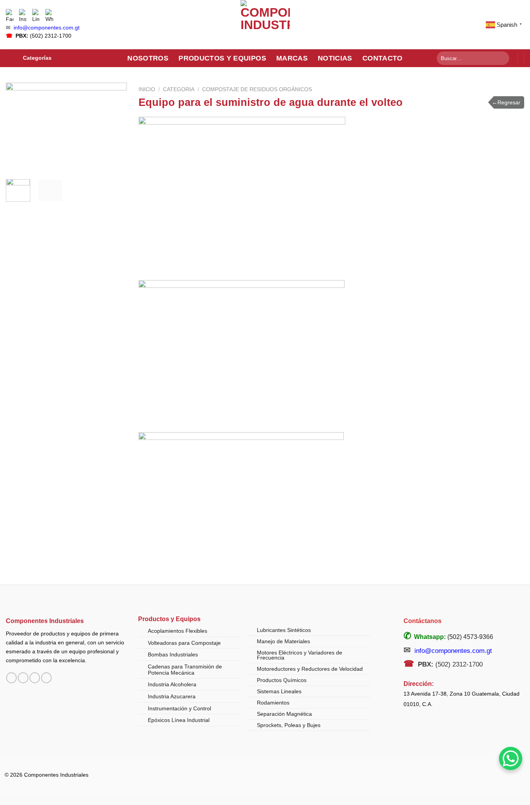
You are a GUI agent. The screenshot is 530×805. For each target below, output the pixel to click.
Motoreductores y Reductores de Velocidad (310, 669)
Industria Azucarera (172, 696)
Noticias (335, 58)
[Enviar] (501, 58)
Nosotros (147, 58)
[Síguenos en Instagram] (23, 677)
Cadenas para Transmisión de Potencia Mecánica (185, 669)
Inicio (147, 89)
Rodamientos (273, 702)
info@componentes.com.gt (47, 28)
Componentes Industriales (45, 620)
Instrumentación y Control (179, 708)
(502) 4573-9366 (470, 637)
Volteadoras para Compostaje (184, 643)
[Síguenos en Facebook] (11, 677)
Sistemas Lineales (279, 691)
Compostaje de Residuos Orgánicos (257, 89)
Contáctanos (423, 621)
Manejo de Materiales (283, 641)
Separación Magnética (284, 714)
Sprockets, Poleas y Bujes (288, 725)
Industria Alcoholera (172, 684)
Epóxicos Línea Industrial (179, 720)
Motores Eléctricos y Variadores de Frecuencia (299, 655)
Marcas (292, 58)
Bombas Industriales (173, 654)
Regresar (506, 102)
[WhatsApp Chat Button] (510, 758)
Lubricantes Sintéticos (284, 630)
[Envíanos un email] (34, 677)
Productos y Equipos (222, 58)
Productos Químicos (282, 680)
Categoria (178, 89)
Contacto (382, 58)
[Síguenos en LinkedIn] (46, 677)
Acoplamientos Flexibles (177, 631)
